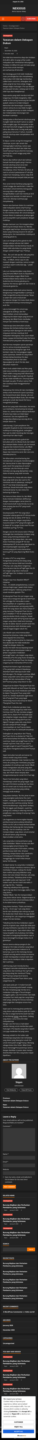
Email (5, 1162)
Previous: (16, 1099)
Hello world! (30, 1312)
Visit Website (11, 1090)
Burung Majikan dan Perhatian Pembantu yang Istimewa (16, 1206)
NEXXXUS (19, 8)
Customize (18, 1422)
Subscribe (31, 19)
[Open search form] (18, 19)
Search (6, 1244)
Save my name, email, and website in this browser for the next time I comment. (18, 1179)
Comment (7, 1126)
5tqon (6, 48)
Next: (16, 1106)
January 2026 (8, 1325)
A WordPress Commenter (13, 1312)
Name (6, 1154)
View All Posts (27, 1090)
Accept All (18, 1431)
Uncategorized (8, 35)
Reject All (18, 1427)
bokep (16, 1016)
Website (6, 1169)
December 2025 (9, 1330)
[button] (3, 19)
